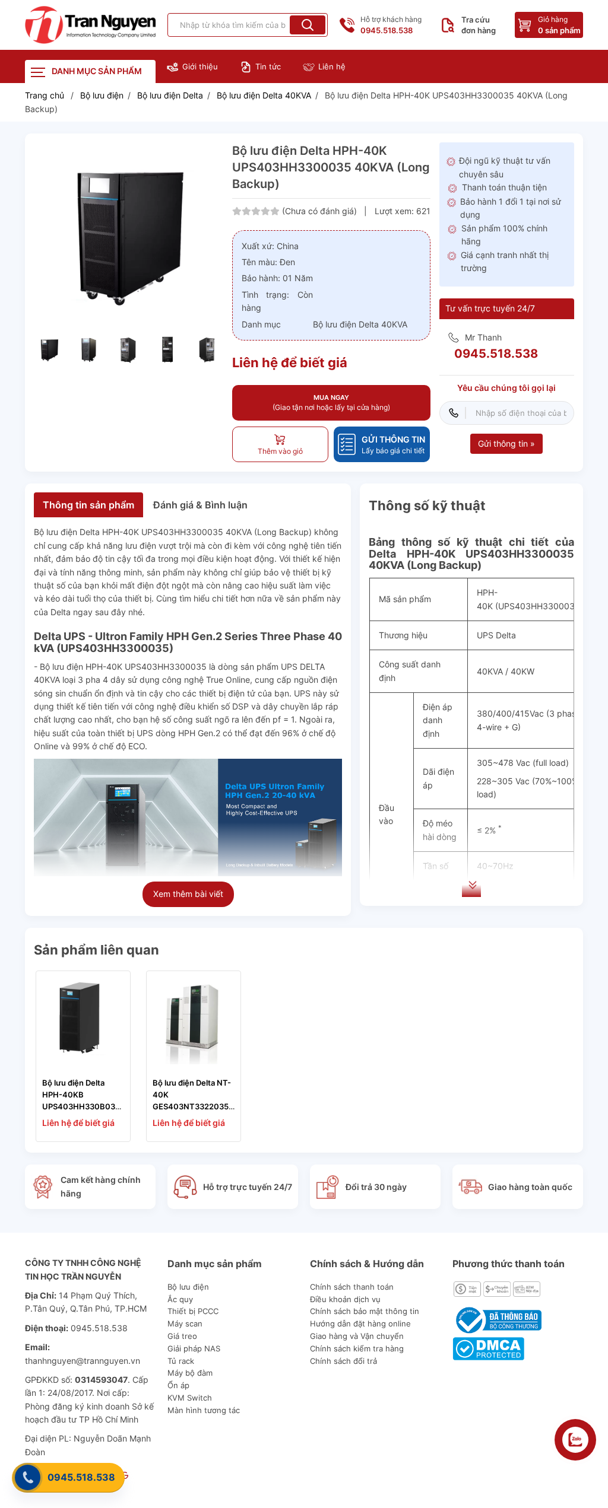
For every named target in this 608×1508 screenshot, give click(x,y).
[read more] (90, 25)
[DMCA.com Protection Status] (488, 1347)
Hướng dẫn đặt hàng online (360, 1323)
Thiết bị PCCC (192, 1311)
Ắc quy (180, 1299)
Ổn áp (178, 1385)
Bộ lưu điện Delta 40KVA (264, 95)
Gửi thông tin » (506, 443)
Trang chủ (44, 95)
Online (46, 746)
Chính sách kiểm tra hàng (357, 1348)
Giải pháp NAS (193, 1348)
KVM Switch (189, 1397)
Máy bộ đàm (190, 1372)
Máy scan (184, 1323)
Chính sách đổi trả (343, 1361)
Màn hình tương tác (203, 1410)
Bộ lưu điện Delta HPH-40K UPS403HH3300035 (128, 532)
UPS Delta (496, 635)
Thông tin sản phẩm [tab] (88, 505)
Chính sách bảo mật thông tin (364, 1311)
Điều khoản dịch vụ (345, 1299)
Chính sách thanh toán (352, 1286)
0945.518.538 (81, 1477)
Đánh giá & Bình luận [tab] (200, 505)
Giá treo (182, 1336)
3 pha (89, 680)
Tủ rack (180, 1361)
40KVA (490, 671)
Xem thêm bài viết (188, 894)
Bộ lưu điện (102, 95)
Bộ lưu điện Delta (170, 95)
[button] (307, 24)
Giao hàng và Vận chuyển (357, 1336)
